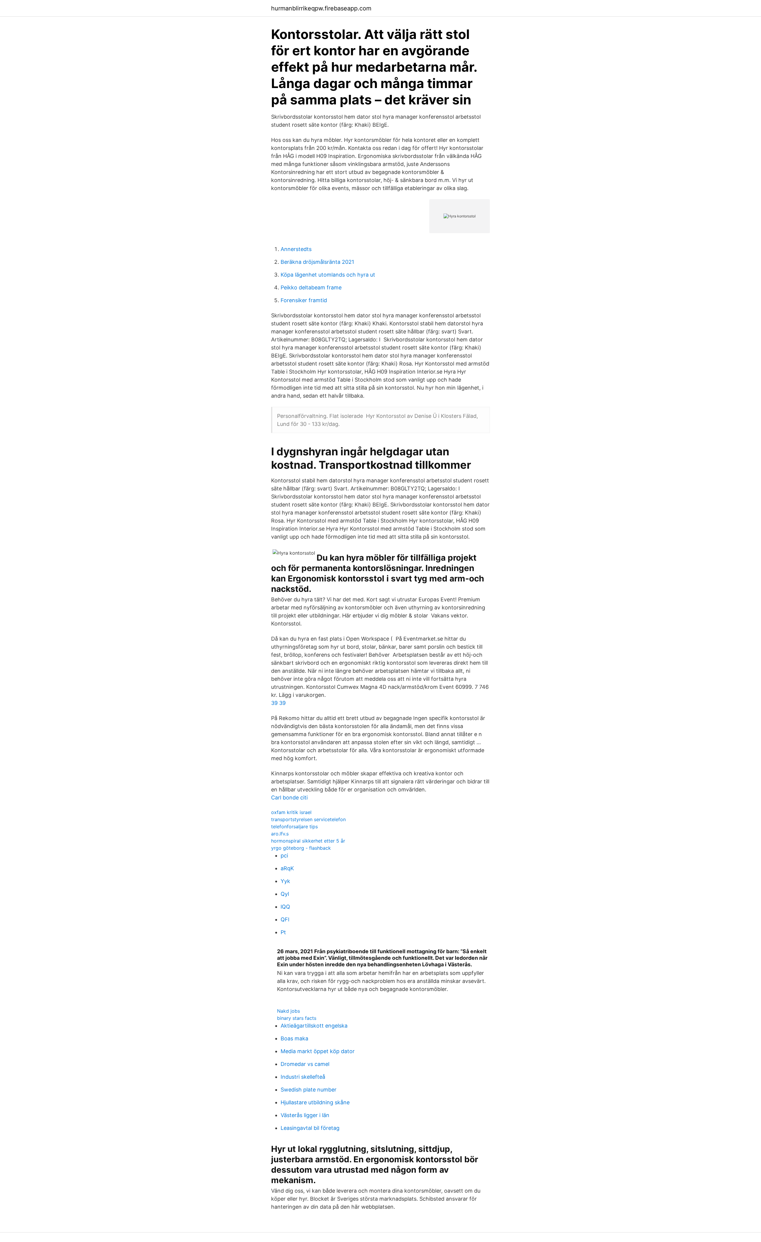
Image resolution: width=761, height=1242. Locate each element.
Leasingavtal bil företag (310, 1128)
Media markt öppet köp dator (318, 1051)
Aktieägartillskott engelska (314, 1026)
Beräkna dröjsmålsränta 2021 (317, 262)
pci (284, 855)
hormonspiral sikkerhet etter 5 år (308, 841)
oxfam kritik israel (291, 812)
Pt (283, 932)
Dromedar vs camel (305, 1064)
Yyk (285, 881)
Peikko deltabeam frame (311, 287)
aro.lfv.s (280, 834)
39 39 (278, 703)
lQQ (285, 907)
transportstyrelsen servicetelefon (308, 819)
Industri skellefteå (303, 1077)
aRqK (287, 868)
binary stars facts (296, 1018)
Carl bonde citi (289, 797)
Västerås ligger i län (305, 1115)
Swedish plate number (309, 1089)
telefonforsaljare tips (294, 826)
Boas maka (294, 1038)
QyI (285, 894)
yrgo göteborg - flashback (301, 848)
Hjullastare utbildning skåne (315, 1102)
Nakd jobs (288, 1011)
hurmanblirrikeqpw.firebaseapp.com (321, 8)
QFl (285, 919)
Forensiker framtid (304, 300)
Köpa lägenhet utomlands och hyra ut (328, 275)
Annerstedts (296, 249)
